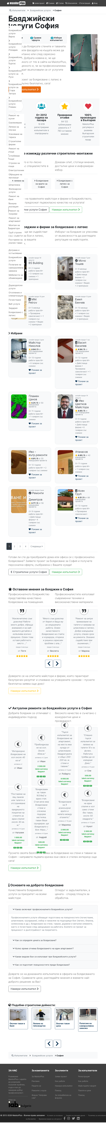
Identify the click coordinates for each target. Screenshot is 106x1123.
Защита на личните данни (75, 1115)
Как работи (60, 1081)
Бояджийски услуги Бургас (15, 60)
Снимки (51, 3)
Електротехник (16, 170)
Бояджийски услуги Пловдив (15, 46)
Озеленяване (15, 122)
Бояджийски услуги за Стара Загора (15, 89)
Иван (19, 768)
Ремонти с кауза (39, 1090)
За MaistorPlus (38, 1076)
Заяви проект (39, 3)
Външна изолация (13, 205)
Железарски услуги (15, 190)
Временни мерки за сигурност (50, 1119)
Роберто (66, 773)
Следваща (36, 546)
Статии (61, 3)
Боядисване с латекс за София (65, 183)
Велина (97, 649)
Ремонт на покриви (14, 212)
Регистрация (85, 3)
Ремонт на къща (14, 150)
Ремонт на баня (14, 198)
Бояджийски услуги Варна (15, 33)
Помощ (58, 1090)
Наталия (19, 832)
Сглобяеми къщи (14, 157)
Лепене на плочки (14, 128)
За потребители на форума (63, 1096)
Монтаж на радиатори (14, 227)
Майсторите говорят (87, 1086)
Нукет (89, 826)
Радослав (66, 644)
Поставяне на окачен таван (16, 241)
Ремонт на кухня (14, 117)
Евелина (35, 643)
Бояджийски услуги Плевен (15, 103)
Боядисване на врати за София (41, 183)
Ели (89, 770)
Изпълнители (72, 3)
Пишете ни (36, 1086)
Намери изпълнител (24, 89)
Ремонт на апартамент (15, 219)
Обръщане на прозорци (15, 176)
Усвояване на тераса (15, 135)
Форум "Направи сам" (39, 1096)
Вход (95, 3)
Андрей (43, 837)
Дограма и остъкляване (15, 251)
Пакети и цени (84, 1090)
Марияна (66, 824)
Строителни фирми (15, 143)
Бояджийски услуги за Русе (15, 73)
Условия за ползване (55, 1115)
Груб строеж (15, 232)
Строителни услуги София (29, 209)
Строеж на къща (14, 164)
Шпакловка (14, 184)
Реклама (35, 1081)
